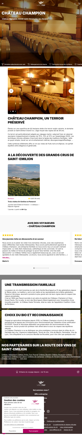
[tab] (10, 111)
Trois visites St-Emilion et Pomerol (22, 202)
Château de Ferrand (52, 357)
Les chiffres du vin (55, 430)
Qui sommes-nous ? (41, 390)
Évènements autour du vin (49, 427)
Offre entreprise (41, 394)
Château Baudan (45, 355)
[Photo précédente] (11, 91)
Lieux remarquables (66, 427)
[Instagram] (48, 411)
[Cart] (79, 4)
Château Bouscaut (58, 355)
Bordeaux (11, 198)
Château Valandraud (9, 355)
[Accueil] (41, 383)
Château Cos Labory (19, 357)
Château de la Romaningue (70, 357)
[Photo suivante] (71, 91)
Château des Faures (9, 359)
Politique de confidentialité (55, 421)
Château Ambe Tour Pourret (27, 355)
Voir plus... (6, 257)
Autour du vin (68, 430)
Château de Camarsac (36, 357)
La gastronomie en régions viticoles (64, 424)
